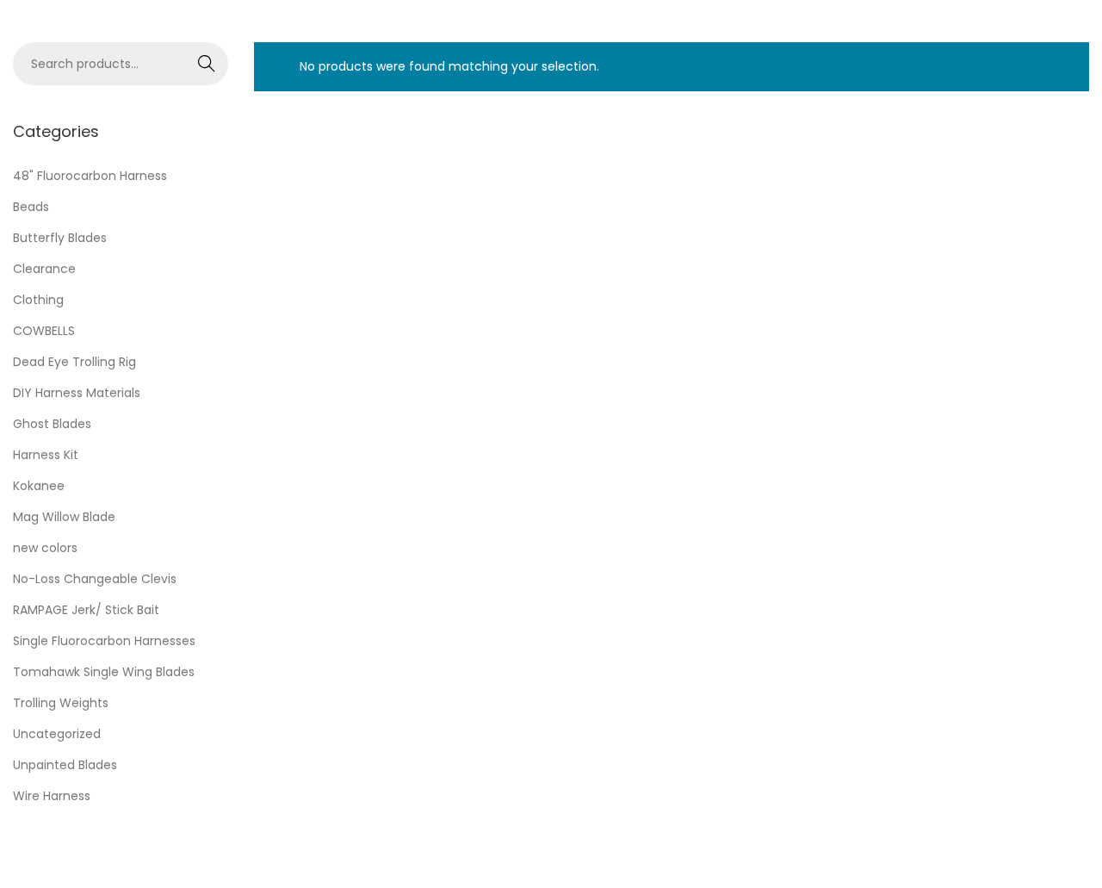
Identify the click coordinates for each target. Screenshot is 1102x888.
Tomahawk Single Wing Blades (104, 671)
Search (207, 63)
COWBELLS (44, 330)
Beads (31, 206)
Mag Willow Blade (64, 516)
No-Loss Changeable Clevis (94, 578)
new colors (45, 547)
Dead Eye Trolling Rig (74, 361)
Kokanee (39, 485)
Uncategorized (57, 733)
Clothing (38, 299)
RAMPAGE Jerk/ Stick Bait (86, 609)
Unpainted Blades (65, 764)
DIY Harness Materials (76, 392)
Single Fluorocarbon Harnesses (104, 640)
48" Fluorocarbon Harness (90, 175)
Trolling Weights (60, 702)
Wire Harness (51, 795)
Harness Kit (45, 454)
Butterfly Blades (60, 237)
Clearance (44, 268)
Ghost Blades (52, 423)
